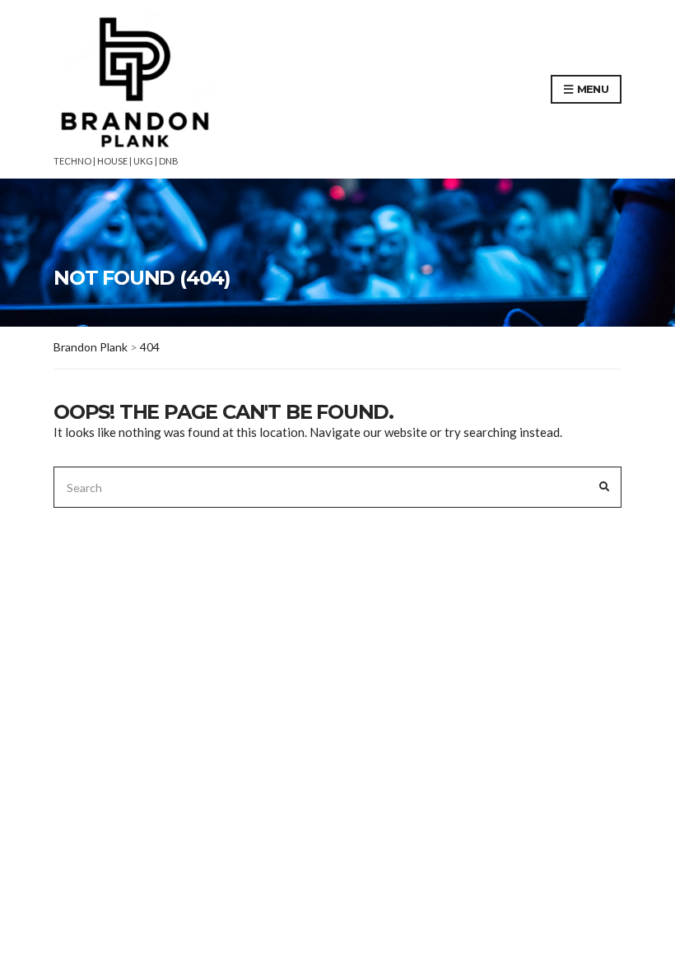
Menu (591, 88)
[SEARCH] (604, 487)
